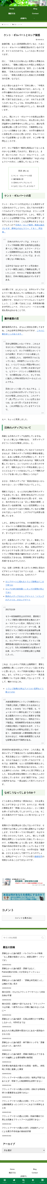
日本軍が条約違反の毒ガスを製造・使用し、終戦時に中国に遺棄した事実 (23, 1067)
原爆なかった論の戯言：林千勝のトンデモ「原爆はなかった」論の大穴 (23, 1044)
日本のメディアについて (22, 183)
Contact (35, 1173)
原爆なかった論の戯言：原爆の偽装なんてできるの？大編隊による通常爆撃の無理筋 (23, 1056)
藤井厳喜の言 (18, 179)
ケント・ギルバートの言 (22, 176)
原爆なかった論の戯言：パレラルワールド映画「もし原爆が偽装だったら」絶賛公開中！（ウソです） (23, 956)
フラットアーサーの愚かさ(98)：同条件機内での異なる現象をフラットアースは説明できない (23, 1118)
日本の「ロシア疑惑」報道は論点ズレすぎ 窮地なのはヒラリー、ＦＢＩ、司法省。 (23, 228)
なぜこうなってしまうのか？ (24, 186)
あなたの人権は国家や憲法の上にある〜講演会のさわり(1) (23, 1032)
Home (12, 1169)
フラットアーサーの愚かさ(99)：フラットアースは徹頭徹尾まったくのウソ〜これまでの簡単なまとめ (23, 1104)
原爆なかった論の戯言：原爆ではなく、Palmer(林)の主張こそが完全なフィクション (21, 970)
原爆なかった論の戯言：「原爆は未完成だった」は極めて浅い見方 (23, 982)
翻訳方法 (12, 1173)
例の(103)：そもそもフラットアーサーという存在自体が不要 (23, 993)
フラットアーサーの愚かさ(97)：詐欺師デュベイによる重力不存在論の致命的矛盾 (23, 1129)
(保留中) (23, 1176)
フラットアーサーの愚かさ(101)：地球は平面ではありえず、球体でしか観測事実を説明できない (23, 1079)
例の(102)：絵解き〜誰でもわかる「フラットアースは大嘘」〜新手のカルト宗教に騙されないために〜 (23, 1007)
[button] (42, 937)
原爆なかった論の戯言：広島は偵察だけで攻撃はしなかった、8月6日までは (23, 1020)
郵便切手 (38, 856)
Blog (35, 1169)
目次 (20, 171)
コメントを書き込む (23, 918)
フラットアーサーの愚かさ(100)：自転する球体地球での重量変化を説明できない (23, 1091)
